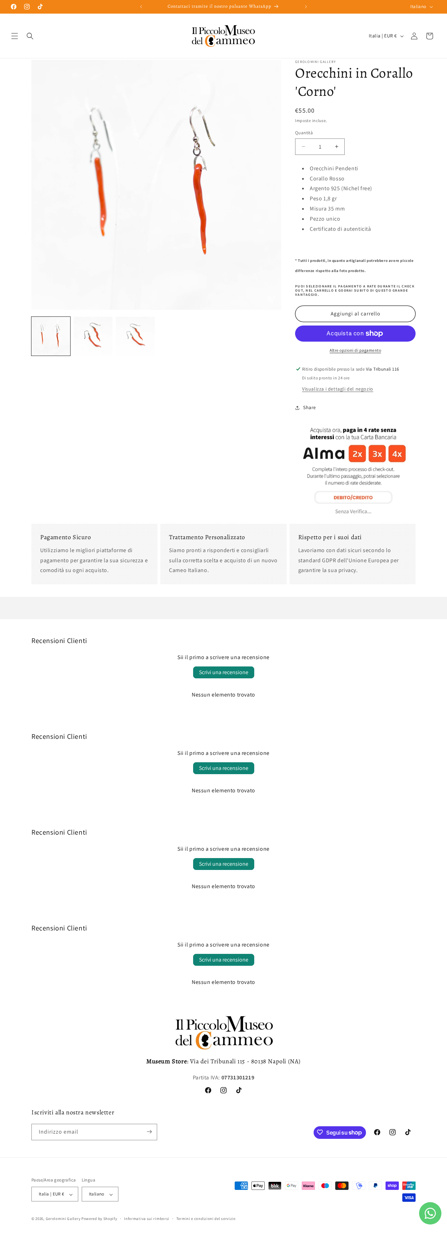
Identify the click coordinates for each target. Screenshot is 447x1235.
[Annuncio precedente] (141, 6)
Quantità (304, 133)
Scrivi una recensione (223, 672)
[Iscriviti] (149, 1131)
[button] (14, 36)
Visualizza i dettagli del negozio (337, 389)
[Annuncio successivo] (306, 6)
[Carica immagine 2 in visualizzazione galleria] (93, 336)
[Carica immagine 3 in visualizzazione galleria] (135, 336)
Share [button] (309, 407)
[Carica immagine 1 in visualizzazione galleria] (50, 336)
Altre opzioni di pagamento (355, 350)
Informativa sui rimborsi (146, 1218)
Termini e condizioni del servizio (206, 1218)
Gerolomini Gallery (63, 1218)
